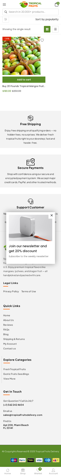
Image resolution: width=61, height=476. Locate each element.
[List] (55, 29)
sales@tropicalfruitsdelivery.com (22, 414)
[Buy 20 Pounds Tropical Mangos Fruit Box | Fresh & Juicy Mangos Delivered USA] (23, 56)
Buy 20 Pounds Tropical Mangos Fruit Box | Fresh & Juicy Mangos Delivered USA (23, 86)
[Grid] (47, 29)
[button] (56, 4)
